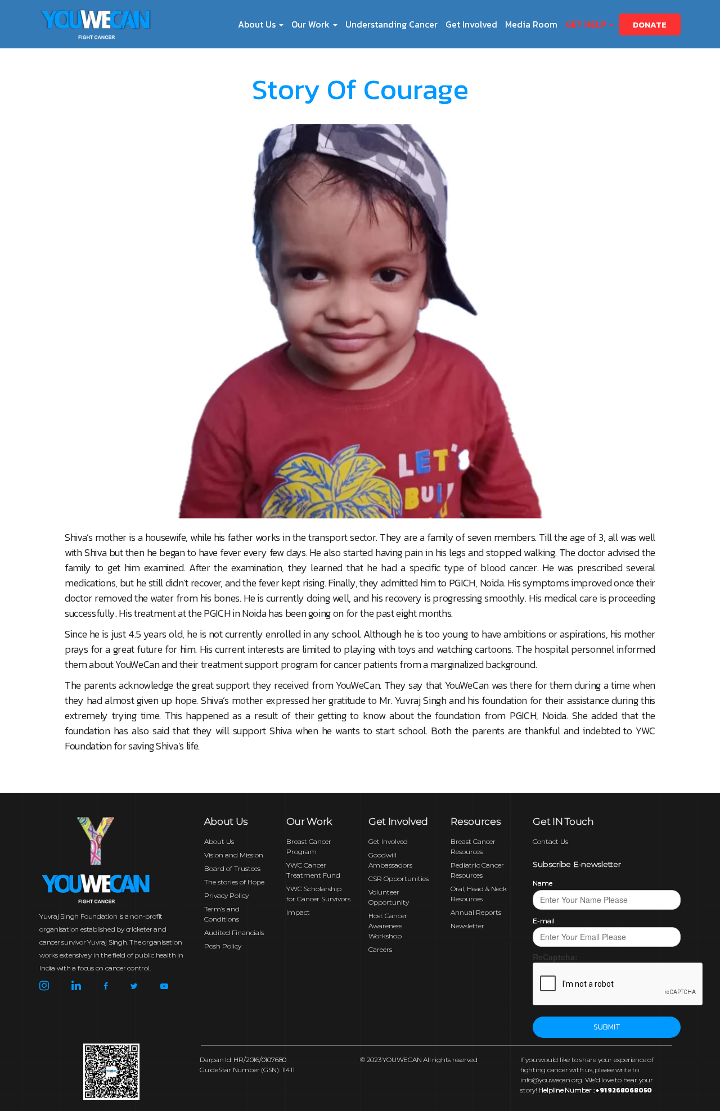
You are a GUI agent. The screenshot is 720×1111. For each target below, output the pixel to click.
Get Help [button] (586, 24)
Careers (380, 949)
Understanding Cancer (391, 24)
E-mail (544, 920)
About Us (219, 841)
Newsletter (467, 926)
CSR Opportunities (398, 878)
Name (542, 883)
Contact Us (550, 841)
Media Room (531, 24)
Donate (650, 24)
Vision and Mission (233, 855)
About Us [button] (258, 24)
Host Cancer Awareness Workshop (387, 925)
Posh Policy (222, 946)
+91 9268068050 (624, 1090)
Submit (606, 1027)
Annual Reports (476, 912)
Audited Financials (234, 932)
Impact (298, 912)
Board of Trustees (232, 868)
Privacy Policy (226, 895)
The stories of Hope (234, 882)
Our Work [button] (311, 24)
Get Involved (471, 24)
